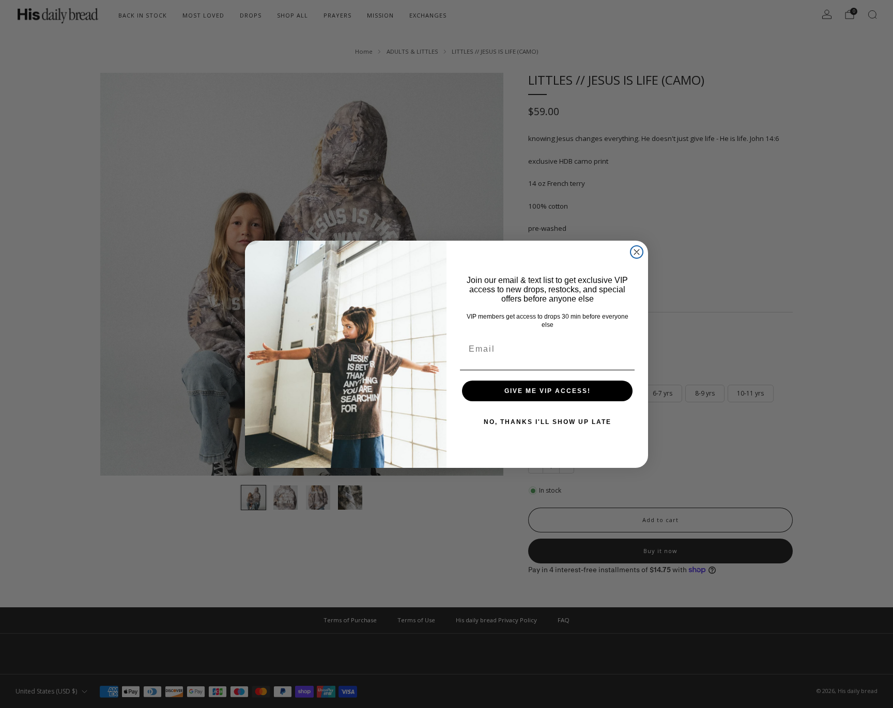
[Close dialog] (636, 252)
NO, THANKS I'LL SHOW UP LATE (547, 422)
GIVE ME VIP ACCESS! (547, 391)
